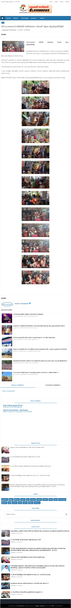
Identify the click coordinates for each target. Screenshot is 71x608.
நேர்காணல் (4, 502)
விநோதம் (31, 502)
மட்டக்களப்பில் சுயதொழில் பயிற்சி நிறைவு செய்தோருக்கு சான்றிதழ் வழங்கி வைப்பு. (30, 466)
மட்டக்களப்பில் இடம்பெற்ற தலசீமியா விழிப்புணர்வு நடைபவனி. (25, 456)
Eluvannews (21, 606)
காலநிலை (39, 499)
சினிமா (50, 499)
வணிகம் (25, 502)
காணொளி (8, 18)
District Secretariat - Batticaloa (15, 410)
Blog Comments (18, 385)
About (51, 1)
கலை (28, 499)
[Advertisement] (35, 428)
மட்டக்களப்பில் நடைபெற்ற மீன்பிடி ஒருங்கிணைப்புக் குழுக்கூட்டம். (27, 592)
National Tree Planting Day (12, 407)
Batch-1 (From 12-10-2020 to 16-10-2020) (17, 412)
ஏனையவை (34, 18)
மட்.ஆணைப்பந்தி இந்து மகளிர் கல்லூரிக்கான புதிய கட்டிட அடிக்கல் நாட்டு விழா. (30, 475)
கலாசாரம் (23, 499)
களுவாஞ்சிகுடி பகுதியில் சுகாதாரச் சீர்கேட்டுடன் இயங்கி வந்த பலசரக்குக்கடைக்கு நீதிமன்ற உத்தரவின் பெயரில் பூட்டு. (40, 531)
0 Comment (27, 30)
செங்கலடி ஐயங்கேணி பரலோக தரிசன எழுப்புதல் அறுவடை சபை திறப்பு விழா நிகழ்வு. (34, 337)
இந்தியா (11, 499)
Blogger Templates (40, 606)
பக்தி (3, 22)
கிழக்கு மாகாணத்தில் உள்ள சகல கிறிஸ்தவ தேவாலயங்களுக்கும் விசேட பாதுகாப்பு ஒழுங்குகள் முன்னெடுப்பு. (40, 349)
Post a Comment (8, 391)
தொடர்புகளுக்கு (25, 18)
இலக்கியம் (17, 499)
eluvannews (24, 304)
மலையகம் (14, 502)
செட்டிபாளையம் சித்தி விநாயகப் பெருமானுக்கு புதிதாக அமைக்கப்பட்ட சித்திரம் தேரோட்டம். (36, 372)
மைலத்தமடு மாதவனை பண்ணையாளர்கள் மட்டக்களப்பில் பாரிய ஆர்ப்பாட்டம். (30, 583)
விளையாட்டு (37, 502)
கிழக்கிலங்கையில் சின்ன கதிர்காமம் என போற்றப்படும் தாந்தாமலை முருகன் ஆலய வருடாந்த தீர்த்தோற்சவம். (40, 361)
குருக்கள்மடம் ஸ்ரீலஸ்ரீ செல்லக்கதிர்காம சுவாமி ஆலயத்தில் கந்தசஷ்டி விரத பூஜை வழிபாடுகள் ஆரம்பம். (39, 326)
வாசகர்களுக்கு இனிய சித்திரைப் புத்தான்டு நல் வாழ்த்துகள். (28, 314)
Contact (56, 1)
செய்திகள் (16, 18)
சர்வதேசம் (42, 18)
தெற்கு (55, 499)
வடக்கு (20, 502)
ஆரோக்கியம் (4, 499)
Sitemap (67, 1)
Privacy (61, 1)
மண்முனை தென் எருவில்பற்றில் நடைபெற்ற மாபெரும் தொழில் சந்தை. (27, 447)
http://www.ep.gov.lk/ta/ (13, 405)
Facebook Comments (53, 385)
